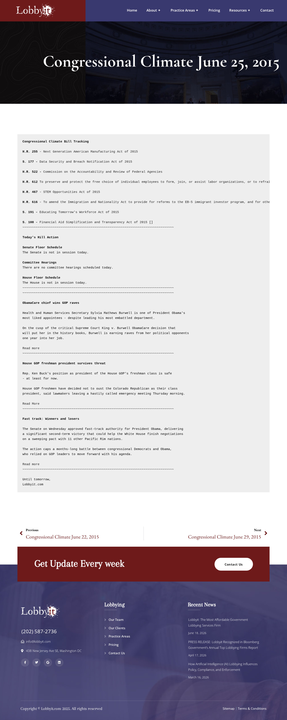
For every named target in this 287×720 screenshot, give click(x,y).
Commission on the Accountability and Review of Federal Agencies (102, 172)
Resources (239, 10)
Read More (30, 404)
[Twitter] (36, 662)
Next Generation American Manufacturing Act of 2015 (89, 152)
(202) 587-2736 (39, 631)
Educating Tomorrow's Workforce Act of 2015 (79, 212)
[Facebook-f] (25, 662)
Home (132, 10)
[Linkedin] (59, 662)
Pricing (214, 10)
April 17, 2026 (197, 655)
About (153, 10)
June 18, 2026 (197, 633)
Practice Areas (184, 10)
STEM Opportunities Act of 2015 (71, 192)
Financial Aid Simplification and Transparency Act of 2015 (93, 222)
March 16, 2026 (198, 677)
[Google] (48, 662)
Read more (30, 348)
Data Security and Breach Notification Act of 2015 (85, 162)
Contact (267, 10)
